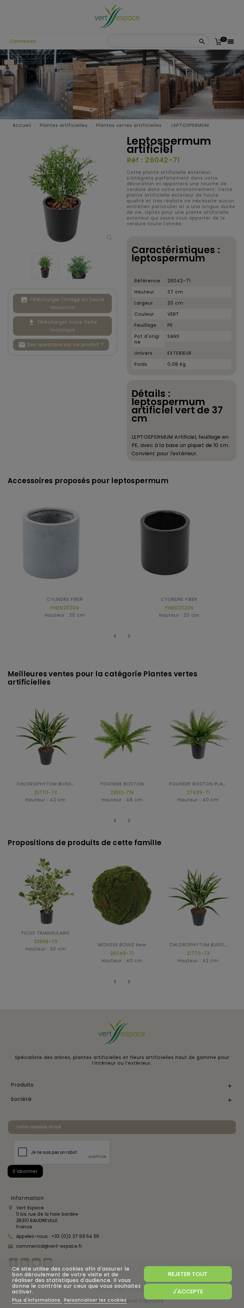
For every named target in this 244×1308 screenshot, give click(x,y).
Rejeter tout (187, 1274)
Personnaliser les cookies (95, 1300)
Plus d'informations (37, 1300)
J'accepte (188, 1291)
